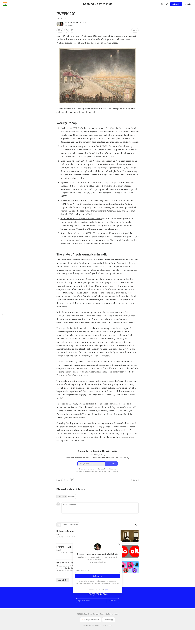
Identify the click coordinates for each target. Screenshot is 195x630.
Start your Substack (91, 619)
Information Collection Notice (97, 583)
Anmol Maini (81, 23)
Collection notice (112, 614)
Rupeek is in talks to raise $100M (76, 233)
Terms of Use (108, 581)
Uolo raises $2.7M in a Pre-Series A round (80, 161)
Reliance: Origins (65, 531)
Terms (102, 614)
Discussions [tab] (74, 525)
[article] (97, 536)
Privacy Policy (114, 583)
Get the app (108, 619)
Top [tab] (59, 525)
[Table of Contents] (2, 315)
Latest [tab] (65, 525)
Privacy (96, 614)
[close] (119, 544)
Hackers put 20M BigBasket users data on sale (82, 128)
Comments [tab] (62, 496)
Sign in (188, 4)
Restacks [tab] (71, 496)
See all (61, 580)
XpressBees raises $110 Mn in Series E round (81, 182)
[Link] (53, 123)
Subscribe (176, 4)
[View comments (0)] (66, 30)
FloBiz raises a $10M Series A (74, 200)
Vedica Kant (69, 23)
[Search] (162, 4)
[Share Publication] (167, 4)
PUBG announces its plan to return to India (81, 218)
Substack (86, 625)
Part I (58, 534)
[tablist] (66, 496)
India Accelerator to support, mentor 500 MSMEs (84, 146)
